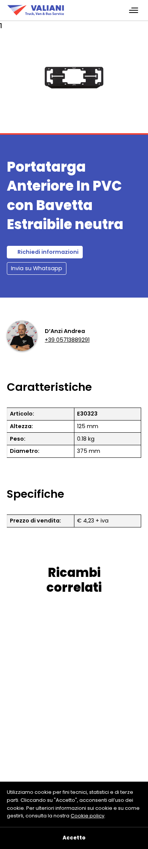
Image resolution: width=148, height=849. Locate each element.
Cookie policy (87, 815)
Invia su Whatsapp (36, 268)
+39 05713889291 (67, 340)
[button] (19, 89)
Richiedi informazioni (48, 252)
